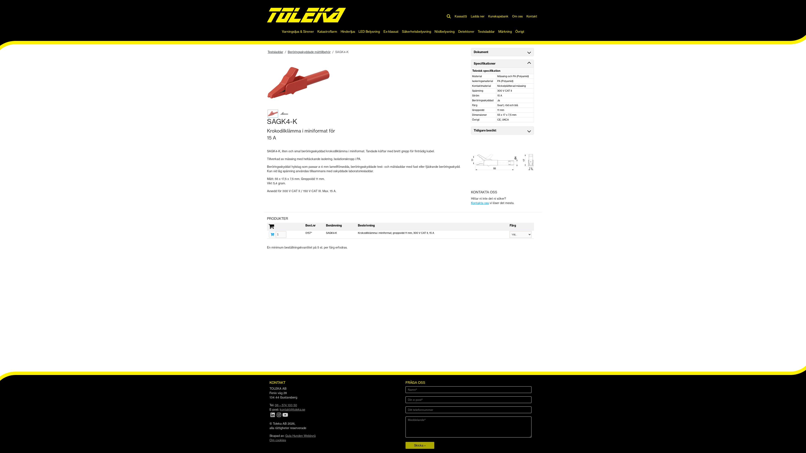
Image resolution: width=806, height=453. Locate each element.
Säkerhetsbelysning (416, 32)
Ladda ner (477, 16)
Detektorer (466, 32)
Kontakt (531, 16)
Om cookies (278, 440)
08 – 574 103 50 (286, 405)
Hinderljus (348, 32)
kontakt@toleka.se (292, 409)
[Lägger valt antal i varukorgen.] (272, 234)
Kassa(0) (461, 16)
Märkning (505, 32)
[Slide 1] (273, 114)
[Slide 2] (284, 114)
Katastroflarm (327, 32)
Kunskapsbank (498, 16)
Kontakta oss (480, 203)
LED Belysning (369, 32)
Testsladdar (486, 32)
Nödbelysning (444, 32)
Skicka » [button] (420, 445)
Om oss (517, 16)
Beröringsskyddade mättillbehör (309, 52)
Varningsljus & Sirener (298, 32)
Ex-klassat (390, 32)
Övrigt (519, 32)
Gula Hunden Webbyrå (300, 435)
